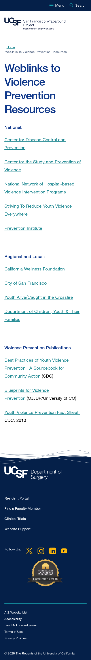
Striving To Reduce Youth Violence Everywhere (38, 209)
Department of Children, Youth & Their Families (42, 315)
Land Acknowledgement (21, 625)
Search (81, 5)
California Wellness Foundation (34, 268)
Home (11, 47)
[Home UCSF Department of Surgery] (45, 474)
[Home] (43, 23)
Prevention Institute (23, 228)
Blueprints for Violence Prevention (26, 394)
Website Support (17, 529)
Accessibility (13, 619)
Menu (59, 5)
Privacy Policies (15, 638)
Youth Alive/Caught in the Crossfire (38, 297)
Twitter (29, 551)
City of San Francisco (25, 283)
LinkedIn (52, 551)
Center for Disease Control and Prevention (35, 143)
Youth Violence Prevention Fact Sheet (42, 412)
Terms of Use (13, 631)
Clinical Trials (15, 518)
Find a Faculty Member (22, 508)
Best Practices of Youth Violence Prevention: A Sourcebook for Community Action (36, 367)
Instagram (41, 551)
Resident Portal (16, 498)
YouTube (64, 551)
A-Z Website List (15, 612)
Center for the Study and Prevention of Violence (42, 165)
